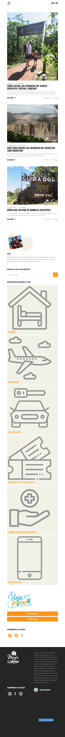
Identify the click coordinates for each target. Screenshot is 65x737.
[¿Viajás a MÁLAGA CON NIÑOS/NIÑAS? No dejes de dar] (46, 705)
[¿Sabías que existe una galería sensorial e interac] (54, 710)
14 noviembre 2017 (12, 207)
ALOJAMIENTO (12, 332)
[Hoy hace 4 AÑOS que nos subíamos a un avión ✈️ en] (54, 696)
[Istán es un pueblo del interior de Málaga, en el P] (38, 696)
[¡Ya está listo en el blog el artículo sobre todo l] (54, 715)
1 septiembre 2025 (12, 145)
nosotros (36, 671)
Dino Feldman (20, 83)
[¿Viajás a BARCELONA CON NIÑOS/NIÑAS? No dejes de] (38, 705)
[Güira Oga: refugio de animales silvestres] (32, 185)
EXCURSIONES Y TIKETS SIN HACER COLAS (21, 482)
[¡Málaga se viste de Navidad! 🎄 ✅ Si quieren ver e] (38, 715)
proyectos (50, 668)
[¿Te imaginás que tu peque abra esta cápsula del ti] (46, 701)
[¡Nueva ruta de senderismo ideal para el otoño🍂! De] (46, 715)
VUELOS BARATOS (13, 382)
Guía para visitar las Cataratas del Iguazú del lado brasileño (31, 149)
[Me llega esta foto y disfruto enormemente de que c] (38, 701)
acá (39, 261)
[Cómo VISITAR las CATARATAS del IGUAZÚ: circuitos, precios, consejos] (32, 46)
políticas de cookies (44, 682)
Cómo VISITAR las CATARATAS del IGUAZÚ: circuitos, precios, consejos (27, 87)
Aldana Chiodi (22, 145)
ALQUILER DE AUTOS (14, 432)
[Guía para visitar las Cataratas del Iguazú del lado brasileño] (32, 123)
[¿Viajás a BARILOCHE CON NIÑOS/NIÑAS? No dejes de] (38, 710)
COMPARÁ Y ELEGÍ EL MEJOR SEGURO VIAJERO (22, 532)
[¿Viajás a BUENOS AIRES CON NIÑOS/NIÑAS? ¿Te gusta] (54, 705)
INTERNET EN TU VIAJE (15, 582)
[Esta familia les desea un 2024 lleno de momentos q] (46, 710)
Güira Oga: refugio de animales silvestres (29, 210)
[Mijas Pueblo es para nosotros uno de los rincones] (46, 696)
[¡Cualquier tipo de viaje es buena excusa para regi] (54, 701)
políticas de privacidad (51, 680)
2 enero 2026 (11, 83)
